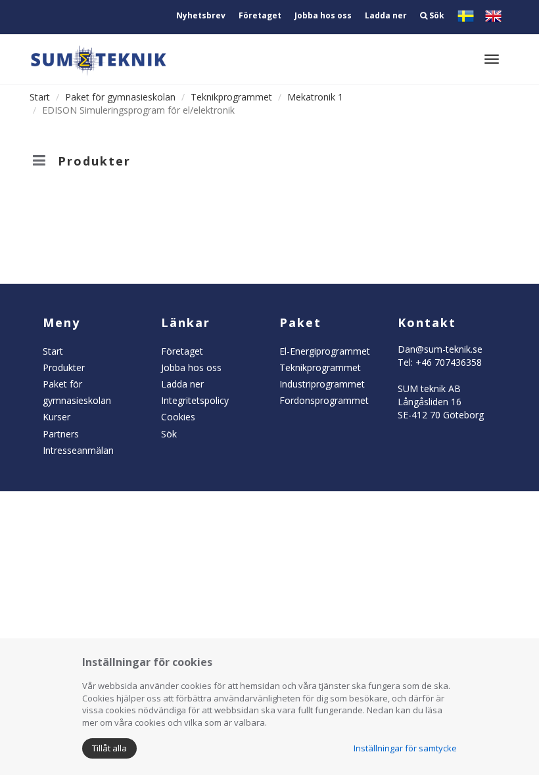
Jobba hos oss (323, 15)
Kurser (56, 416)
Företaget (260, 15)
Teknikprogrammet (231, 97)
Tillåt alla (109, 748)
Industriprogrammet (322, 384)
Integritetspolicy (195, 400)
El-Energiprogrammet (324, 351)
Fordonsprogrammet (324, 400)
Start (40, 97)
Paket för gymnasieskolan (120, 97)
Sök (435, 15)
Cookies (178, 416)
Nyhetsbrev (200, 15)
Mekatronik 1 (315, 97)
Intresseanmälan (78, 450)
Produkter (64, 367)
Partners (61, 434)
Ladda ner (386, 15)
